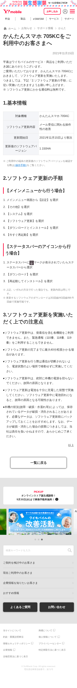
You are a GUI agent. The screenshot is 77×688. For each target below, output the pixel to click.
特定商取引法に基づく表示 (52, 650)
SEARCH (69, 550)
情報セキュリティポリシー (16, 643)
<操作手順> (20, 165)
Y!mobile (12, 11)
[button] (35, 539)
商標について (45, 630)
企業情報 (7, 650)
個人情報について (48, 637)
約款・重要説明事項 (13, 637)
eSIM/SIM (38, 19)
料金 (7, 18)
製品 (23, 18)
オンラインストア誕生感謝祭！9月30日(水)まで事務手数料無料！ (36, 495)
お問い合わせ (56, 607)
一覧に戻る (38, 462)
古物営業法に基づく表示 (15, 656)
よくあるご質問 (20, 607)
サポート (69, 18)
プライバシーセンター (50, 643)
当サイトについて (12, 630)
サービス (54, 18)
